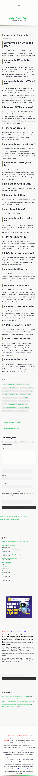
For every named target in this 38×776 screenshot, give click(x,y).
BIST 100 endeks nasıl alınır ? (8, 579)
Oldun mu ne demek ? (7, 562)
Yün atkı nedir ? (5, 566)
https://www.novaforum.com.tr (8, 516)
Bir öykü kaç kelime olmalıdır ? (8, 545)
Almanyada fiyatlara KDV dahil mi (10, 387)
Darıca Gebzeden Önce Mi (12, 422)
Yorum (3, 448)
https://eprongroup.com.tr (7, 519)
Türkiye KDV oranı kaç (24, 407)
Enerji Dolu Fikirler (19, 18)
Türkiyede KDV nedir (8, 411)
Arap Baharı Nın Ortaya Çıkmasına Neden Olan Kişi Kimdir (15, 696)
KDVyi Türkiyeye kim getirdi (9, 407)
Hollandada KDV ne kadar (9, 404)
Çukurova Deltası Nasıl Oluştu (8, 706)
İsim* (3, 468)
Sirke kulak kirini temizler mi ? (8, 570)
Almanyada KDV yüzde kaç (26, 391)
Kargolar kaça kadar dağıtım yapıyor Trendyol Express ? (14, 554)
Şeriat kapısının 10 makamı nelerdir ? (10, 558)
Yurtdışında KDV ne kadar (21, 411)
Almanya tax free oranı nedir (23, 384)
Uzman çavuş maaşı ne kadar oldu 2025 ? (11, 549)
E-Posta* (4, 475)
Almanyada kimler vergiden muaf (10, 394)
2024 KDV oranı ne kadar (8, 384)
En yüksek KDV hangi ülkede (9, 401)
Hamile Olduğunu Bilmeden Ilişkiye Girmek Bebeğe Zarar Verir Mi (16, 701)
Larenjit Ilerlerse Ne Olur (11, 428)
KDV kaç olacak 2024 (22, 404)
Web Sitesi (4, 483)
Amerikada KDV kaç (23, 397)
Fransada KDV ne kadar (24, 401)
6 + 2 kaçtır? (5, 499)
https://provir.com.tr (22, 516)
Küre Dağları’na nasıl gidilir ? (8, 575)
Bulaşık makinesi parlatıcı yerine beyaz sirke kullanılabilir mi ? (15, 541)
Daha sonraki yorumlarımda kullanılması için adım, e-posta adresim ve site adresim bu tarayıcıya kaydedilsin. (17, 494)
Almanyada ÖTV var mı (25, 394)
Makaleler (9, 380)
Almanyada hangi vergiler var (27, 387)
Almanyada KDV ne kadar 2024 (10, 391)
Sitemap (16, 519)
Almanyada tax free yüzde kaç (9, 397)
